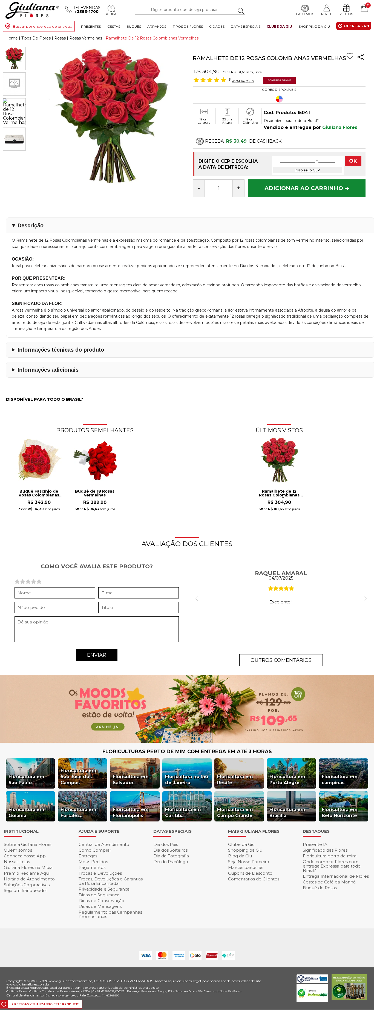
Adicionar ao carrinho (304, 188)
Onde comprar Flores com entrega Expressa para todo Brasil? (332, 866)
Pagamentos (92, 867)
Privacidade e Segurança (104, 889)
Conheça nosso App (25, 855)
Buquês (133, 26)
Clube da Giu (279, 26)
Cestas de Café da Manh (329, 882)
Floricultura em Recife (235, 779)
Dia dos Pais (165, 844)
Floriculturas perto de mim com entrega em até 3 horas (187, 752)
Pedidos (346, 14)
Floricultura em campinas (340, 779)
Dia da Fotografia (171, 855)
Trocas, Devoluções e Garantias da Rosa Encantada (111, 881)
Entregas (88, 855)
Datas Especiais (245, 26)
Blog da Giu (240, 855)
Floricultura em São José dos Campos (78, 776)
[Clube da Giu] (187, 741)
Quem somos (18, 850)
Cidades (217, 26)
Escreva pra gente (59, 995)
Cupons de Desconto (250, 873)
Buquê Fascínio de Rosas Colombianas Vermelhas (39, 493)
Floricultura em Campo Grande (235, 812)
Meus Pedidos (93, 861)
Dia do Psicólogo (170, 861)
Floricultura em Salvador (131, 779)
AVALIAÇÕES (243, 81)
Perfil (326, 14)
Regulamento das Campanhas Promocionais (110, 914)
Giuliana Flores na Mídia (28, 867)
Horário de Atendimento (29, 879)
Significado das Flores (325, 850)
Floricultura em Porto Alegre (287, 779)
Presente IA (315, 844)
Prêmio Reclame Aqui (27, 873)
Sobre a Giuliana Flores (27, 844)
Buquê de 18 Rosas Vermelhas (94, 493)
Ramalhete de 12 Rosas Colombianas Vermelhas (279, 493)
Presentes (91, 26)
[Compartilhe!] (361, 58)
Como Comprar (95, 850)
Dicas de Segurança (99, 894)
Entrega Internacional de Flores (336, 876)
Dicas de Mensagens (100, 906)
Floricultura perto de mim (329, 855)
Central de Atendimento (104, 844)
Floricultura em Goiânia (26, 812)
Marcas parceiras (245, 867)
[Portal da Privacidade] (312, 981)
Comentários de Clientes (253, 879)
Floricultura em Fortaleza (78, 812)
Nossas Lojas (17, 861)
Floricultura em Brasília (287, 812)
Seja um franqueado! (25, 890)
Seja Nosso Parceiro (248, 861)
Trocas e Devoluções (100, 873)
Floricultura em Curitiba (183, 812)
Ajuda (111, 14)
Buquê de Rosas (320, 887)
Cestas (113, 26)
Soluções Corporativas (27, 884)
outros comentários (281, 660)
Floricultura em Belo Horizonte (340, 812)
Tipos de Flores (188, 26)
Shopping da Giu (314, 26)
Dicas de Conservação (101, 900)
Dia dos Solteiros (170, 850)
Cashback (304, 14)
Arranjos (156, 26)
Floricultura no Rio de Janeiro (186, 779)
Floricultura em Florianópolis (131, 812)
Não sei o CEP (307, 170)
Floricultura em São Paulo (26, 779)
